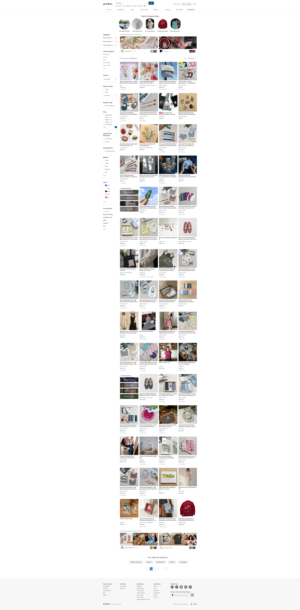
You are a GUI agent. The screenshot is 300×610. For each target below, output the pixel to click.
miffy (123, 6)
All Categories (106, 586)
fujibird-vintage (182, 522)
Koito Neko (161, 116)
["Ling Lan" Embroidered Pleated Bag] (149, 446)
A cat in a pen (118, 6)
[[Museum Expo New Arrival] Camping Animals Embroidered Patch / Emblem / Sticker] (188, 102)
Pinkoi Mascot (157, 592)
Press (155, 588)
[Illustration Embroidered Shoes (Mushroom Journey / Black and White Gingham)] (149, 383)
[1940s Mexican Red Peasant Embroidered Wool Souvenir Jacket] (188, 508)
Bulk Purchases (140, 588)
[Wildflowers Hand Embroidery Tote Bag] (129, 258)
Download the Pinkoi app (181, 595)
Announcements (140, 590)
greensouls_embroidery (126, 272)
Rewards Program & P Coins (143, 599)
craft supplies (183, 562)
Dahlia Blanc (182, 491)
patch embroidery (108, 214)
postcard (105, 223)
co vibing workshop (163, 304)
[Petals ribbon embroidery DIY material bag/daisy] (149, 133)
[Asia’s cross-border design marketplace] (107, 4)
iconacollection (123, 147)
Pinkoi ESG (156, 590)
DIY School (181, 179)
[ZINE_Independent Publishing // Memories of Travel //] (168, 477)
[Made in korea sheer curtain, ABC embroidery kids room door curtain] (149, 165)
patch (104, 220)
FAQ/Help (139, 586)
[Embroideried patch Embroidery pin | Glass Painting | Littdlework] (168, 165)
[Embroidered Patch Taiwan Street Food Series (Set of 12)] (129, 133)
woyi (121, 85)
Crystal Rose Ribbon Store (146, 147)
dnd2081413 (143, 210)
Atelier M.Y (142, 179)
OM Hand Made (163, 85)
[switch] (110, 38)
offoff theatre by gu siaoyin (185, 241)
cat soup (161, 366)
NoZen (141, 335)
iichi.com (156, 597)
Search (151, 3)
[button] (116, 127)
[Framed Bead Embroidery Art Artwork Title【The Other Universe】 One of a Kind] (149, 71)
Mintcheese (123, 335)
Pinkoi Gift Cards (107, 590)
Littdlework (161, 179)
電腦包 (144, 6)
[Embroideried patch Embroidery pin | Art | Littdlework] (188, 352)
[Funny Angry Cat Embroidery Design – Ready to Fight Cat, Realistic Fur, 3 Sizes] (168, 102)
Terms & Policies (141, 592)
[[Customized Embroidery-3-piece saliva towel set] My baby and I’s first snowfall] (188, 383)
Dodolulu (135, 6)
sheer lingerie (129, 6)
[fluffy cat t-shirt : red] (168, 352)
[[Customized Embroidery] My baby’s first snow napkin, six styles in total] (188, 133)
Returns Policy (140, 597)
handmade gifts (160, 562)
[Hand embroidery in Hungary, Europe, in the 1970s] (149, 258)
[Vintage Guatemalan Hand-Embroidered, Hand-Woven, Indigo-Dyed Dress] (129, 446)
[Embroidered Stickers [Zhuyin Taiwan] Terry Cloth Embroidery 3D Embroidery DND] (149, 196)
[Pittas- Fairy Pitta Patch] (129, 508)
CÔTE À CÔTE (182, 85)
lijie (160, 491)
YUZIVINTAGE (123, 460)
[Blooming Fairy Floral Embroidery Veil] (188, 477)
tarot (104, 226)
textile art (149, 562)
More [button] (104, 68)
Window (105, 595)
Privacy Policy (140, 595)
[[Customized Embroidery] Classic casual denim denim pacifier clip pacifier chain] (168, 133)
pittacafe (122, 522)
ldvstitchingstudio (163, 428)
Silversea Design (183, 116)
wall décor (172, 562)
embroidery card (107, 217)
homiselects (142, 272)
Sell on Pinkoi (176, 4)
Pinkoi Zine (105, 588)
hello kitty (140, 6)
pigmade (142, 460)
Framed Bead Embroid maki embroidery (149, 85)
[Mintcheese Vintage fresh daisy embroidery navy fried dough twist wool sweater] (168, 508)
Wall (104, 592)
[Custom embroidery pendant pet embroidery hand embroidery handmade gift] (168, 289)
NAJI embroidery (183, 304)
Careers (155, 595)
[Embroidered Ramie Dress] (149, 321)
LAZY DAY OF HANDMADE (146, 522)
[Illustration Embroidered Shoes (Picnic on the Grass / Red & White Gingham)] (188, 227)
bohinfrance (162, 241)
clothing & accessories (135, 562)
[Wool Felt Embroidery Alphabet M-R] (168, 227)
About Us (156, 586)
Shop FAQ (122, 588)
